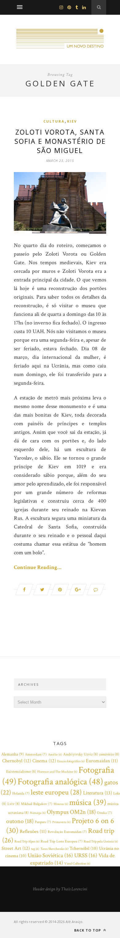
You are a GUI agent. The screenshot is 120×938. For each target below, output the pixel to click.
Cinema (44, 760)
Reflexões (33, 831)
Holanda (21, 793)
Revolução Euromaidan (67, 832)
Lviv (13, 804)
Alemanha (12, 754)
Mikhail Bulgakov (36, 804)
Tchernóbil (84, 848)
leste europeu (56, 792)
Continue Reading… (38, 567)
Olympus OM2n (71, 812)
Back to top (88, 930)
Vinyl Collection (77, 863)
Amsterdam (36, 754)
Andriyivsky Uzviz (80, 754)
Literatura (97, 793)
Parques (43, 822)
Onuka (104, 812)
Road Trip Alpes (26, 841)
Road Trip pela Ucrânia (101, 841)
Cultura (54, 121)
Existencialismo (21, 771)
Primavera (61, 822)
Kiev (72, 121)
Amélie (55, 754)
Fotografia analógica (60, 781)
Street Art (16, 848)
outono (20, 821)
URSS (85, 855)
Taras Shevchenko (54, 849)
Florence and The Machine (57, 772)
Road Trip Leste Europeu (61, 841)
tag (35, 849)
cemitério (109, 754)
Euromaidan (102, 761)
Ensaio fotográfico (71, 761)
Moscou (61, 804)
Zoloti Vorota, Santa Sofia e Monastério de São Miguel (60, 141)
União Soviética (50, 855)
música (87, 802)
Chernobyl (16, 760)
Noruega (38, 813)
